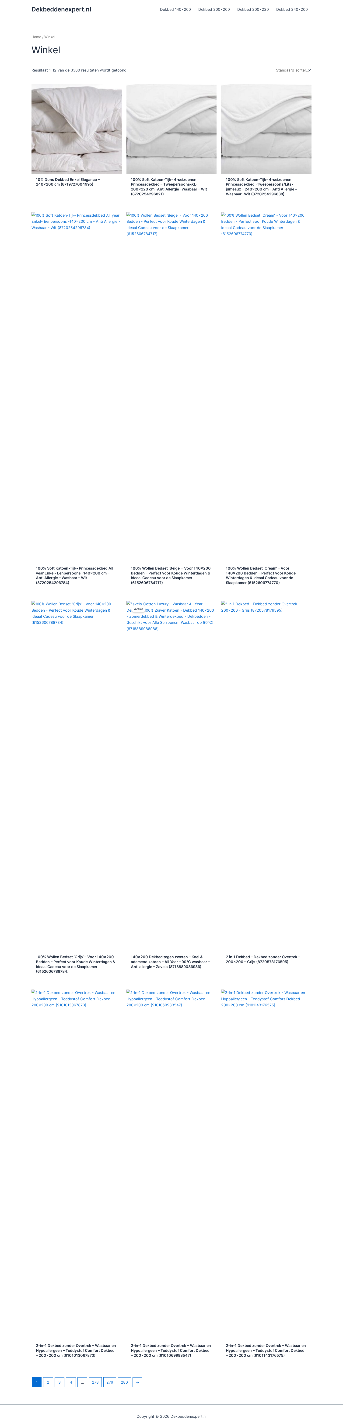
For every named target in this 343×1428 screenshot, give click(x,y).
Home (36, 37)
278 (95, 1382)
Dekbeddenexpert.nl (61, 9)
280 (124, 1382)
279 (109, 1382)
